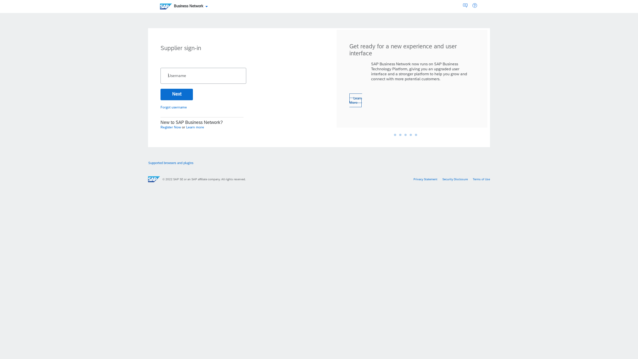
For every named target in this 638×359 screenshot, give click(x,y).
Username (177, 76)
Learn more (195, 127)
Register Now (171, 127)
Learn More (355, 100)
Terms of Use (481, 179)
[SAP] (154, 179)
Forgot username (173, 107)
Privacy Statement (425, 179)
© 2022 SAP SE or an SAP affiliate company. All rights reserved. (204, 179)
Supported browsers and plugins (170, 163)
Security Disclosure (455, 179)
